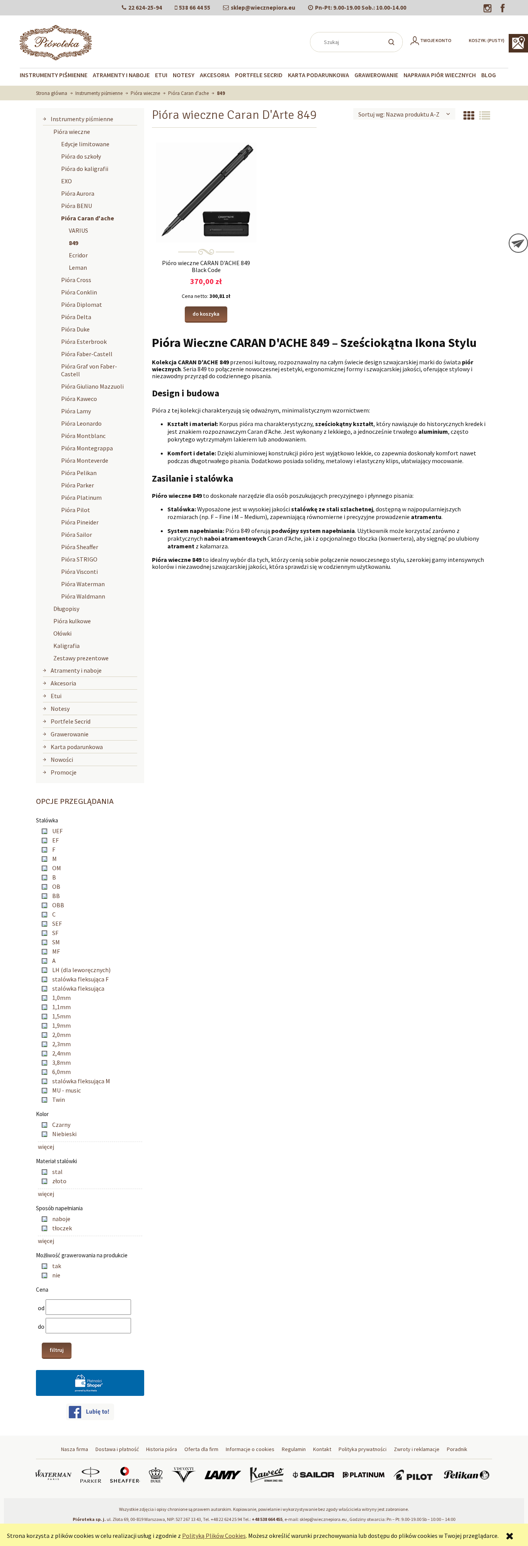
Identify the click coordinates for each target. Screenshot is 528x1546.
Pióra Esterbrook (84, 341)
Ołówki (62, 633)
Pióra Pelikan (79, 473)
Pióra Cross (76, 280)
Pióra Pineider (80, 522)
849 (73, 243)
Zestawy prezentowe (81, 658)
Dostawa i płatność (117, 1449)
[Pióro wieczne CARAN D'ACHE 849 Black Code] (206, 192)
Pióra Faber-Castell (86, 354)
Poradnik (457, 1449)
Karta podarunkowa (77, 747)
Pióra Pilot (75, 510)
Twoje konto (435, 40)
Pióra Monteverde (84, 460)
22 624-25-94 (145, 7)
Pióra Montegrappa (87, 448)
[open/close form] (518, 243)
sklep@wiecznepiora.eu (263, 7)
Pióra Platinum (81, 497)
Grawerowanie (70, 734)
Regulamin (294, 1449)
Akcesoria (63, 683)
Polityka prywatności (363, 1449)
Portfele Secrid (70, 721)
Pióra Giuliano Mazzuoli (92, 386)
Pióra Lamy (76, 411)
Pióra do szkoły (81, 156)
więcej (46, 1146)
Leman (78, 267)
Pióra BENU (76, 206)
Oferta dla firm (201, 1449)
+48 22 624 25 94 (226, 1519)
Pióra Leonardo (81, 423)
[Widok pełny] (484, 116)
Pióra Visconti (79, 571)
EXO (66, 181)
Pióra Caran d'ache (87, 218)
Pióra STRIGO (79, 559)
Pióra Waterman (83, 584)
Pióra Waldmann (83, 596)
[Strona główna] (56, 41)
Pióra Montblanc (83, 436)
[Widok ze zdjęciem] (468, 116)
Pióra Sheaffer (79, 547)
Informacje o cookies (250, 1449)
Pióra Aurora (77, 193)
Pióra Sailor (76, 534)
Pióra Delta (76, 317)
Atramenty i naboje (76, 670)
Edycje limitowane (85, 144)
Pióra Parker (77, 485)
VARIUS (78, 230)
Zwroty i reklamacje (416, 1449)
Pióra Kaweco (79, 399)
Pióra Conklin (79, 292)
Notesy (60, 708)
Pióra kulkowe (72, 621)
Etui (56, 696)
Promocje (64, 772)
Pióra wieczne (71, 131)
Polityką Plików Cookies (214, 1535)
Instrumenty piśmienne (82, 119)
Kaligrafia (66, 646)
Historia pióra (161, 1449)
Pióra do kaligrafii (84, 169)
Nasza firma (74, 1449)
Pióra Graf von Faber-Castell (89, 370)
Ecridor (78, 255)
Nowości (62, 759)
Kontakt (322, 1449)
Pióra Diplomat (81, 304)
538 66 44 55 (194, 7)
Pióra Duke (75, 329)
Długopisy (66, 608)
